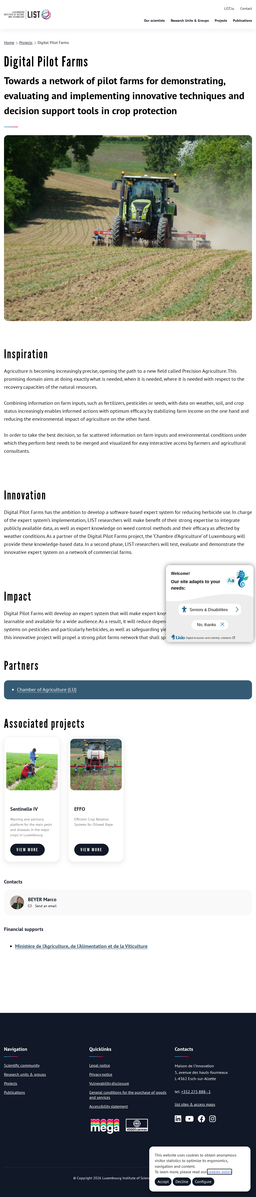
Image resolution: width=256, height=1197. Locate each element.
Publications (242, 20)
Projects (221, 20)
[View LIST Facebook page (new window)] (201, 1119)
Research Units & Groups (190, 20)
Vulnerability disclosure (109, 1083)
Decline (182, 1181)
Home (9, 42)
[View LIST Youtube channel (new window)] (189, 1119)
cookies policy (220, 1171)
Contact (246, 8)
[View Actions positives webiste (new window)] (105, 1133)
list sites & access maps (195, 1104)
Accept (163, 1181)
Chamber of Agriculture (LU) (46, 689)
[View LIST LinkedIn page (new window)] (178, 1119)
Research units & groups (25, 1074)
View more (27, 849)
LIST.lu (229, 8)
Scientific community (22, 1065)
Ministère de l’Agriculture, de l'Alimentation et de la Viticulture (81, 946)
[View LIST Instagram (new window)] (212, 1119)
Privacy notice (100, 1074)
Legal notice (99, 1065)
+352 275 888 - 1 (196, 1091)
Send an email (45, 906)
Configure (203, 1181)
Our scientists (154, 20)
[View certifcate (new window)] (137, 1130)
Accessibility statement (108, 1106)
